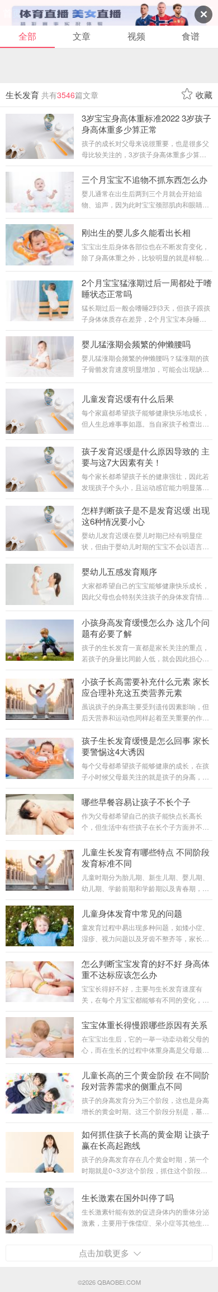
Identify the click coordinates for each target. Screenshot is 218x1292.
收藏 (204, 94)
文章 (82, 36)
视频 (136, 36)
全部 (27, 36)
